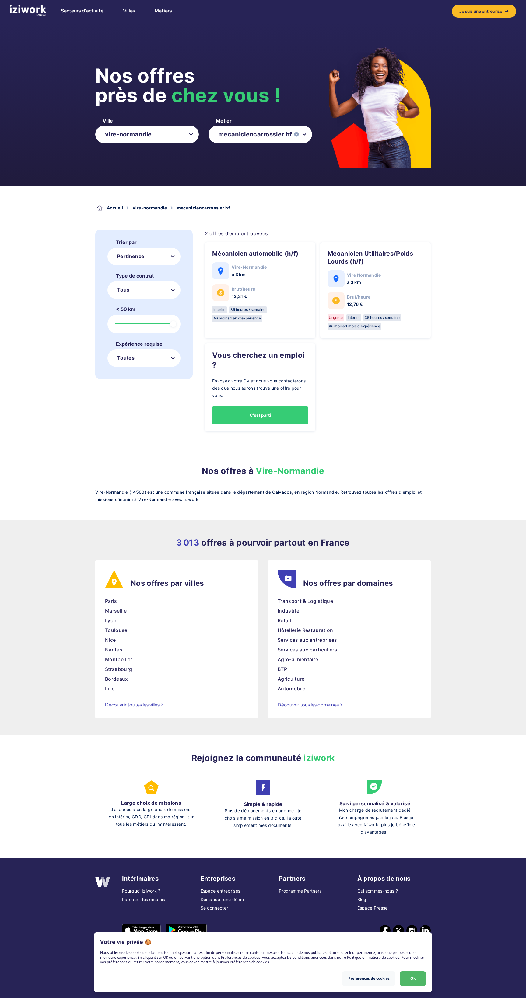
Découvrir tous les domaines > (310, 705)
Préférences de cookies (369, 978)
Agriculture (291, 679)
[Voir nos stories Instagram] (411, 930)
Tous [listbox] (123, 290)
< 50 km (125, 309)
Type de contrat (135, 276)
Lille (110, 688)
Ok (413, 978)
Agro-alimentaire (298, 659)
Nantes (113, 650)
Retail (284, 620)
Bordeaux (116, 679)
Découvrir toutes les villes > (134, 705)
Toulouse (116, 630)
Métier (224, 121)
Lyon (111, 620)
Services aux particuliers (307, 650)
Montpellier (118, 659)
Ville (108, 121)
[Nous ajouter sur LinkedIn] (425, 930)
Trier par (126, 242)
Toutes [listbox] (126, 358)
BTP (282, 669)
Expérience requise (139, 344)
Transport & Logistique (305, 601)
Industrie (288, 611)
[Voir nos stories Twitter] (398, 930)
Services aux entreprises (307, 640)
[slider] (173, 324)
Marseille (116, 611)
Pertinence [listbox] (130, 256)
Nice (110, 640)
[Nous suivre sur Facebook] (385, 930)
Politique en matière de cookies (373, 957)
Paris (111, 601)
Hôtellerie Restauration (305, 630)
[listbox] (147, 134)
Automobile (291, 688)
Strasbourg (118, 669)
